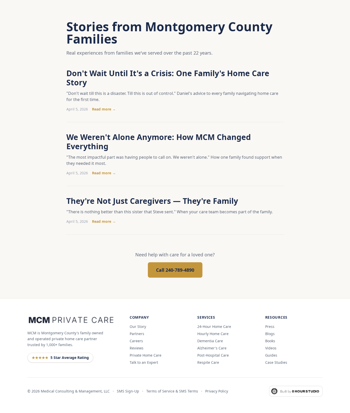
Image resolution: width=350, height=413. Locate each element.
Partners (137, 333)
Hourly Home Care (213, 333)
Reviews (136, 348)
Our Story (138, 326)
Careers (136, 340)
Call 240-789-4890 (175, 270)
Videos (270, 348)
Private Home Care (145, 355)
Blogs (270, 333)
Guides (271, 355)
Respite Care (208, 362)
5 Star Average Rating (60, 357)
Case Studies (276, 362)
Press (269, 326)
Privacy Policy (216, 391)
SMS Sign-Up (128, 391)
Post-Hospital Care (213, 355)
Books (270, 340)
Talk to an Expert (144, 362)
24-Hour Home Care (214, 326)
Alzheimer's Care (212, 348)
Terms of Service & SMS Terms (172, 391)
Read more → (104, 109)
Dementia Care (210, 340)
